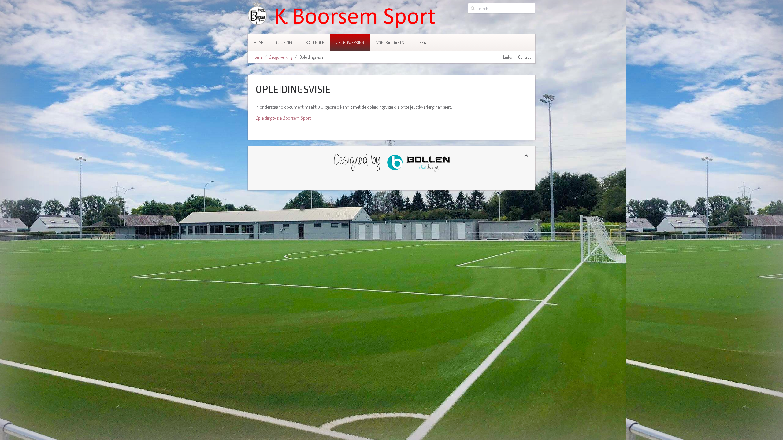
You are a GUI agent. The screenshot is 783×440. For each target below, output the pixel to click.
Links (507, 57)
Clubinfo (285, 43)
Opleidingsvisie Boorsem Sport (283, 118)
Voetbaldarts (390, 43)
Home (259, 43)
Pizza (421, 43)
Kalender (315, 43)
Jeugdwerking (350, 43)
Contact (524, 57)
